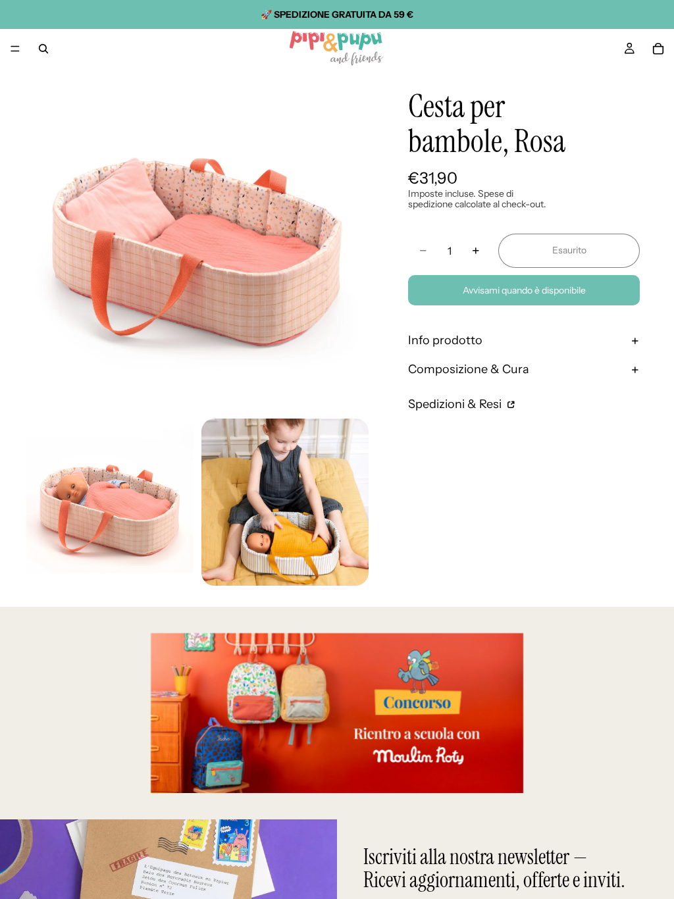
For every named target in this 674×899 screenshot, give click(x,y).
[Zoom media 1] (197, 239)
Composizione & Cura (468, 369)
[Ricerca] (43, 48)
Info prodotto (445, 340)
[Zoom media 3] (285, 502)
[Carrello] (658, 48)
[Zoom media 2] (110, 502)
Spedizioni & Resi (456, 404)
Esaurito (569, 250)
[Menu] (15, 49)
